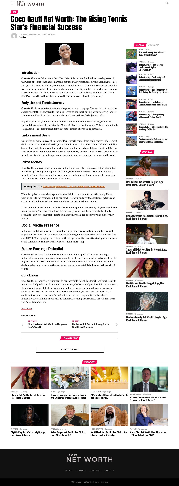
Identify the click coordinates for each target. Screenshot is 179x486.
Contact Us (109, 470)
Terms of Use (81, 470)
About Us (69, 470)
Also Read (26, 308)
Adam (23, 37)
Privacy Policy (95, 470)
